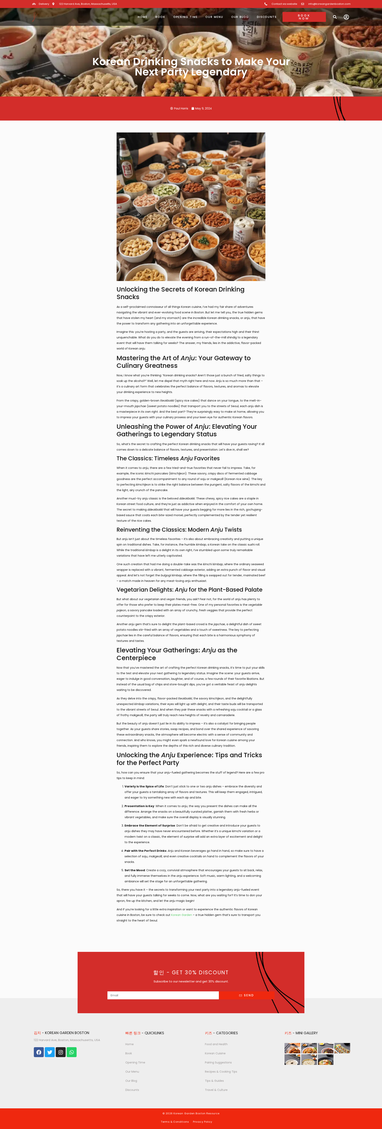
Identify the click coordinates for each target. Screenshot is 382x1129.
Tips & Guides (214, 1081)
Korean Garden (181, 915)
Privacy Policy (202, 1121)
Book (160, 17)
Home (142, 17)
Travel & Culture (216, 1090)
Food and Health (216, 1044)
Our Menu (214, 17)
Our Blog (240, 17)
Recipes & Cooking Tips (221, 1072)
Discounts (267, 17)
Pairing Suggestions (218, 1062)
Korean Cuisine (215, 1053)
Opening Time (185, 17)
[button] (334, 17)
